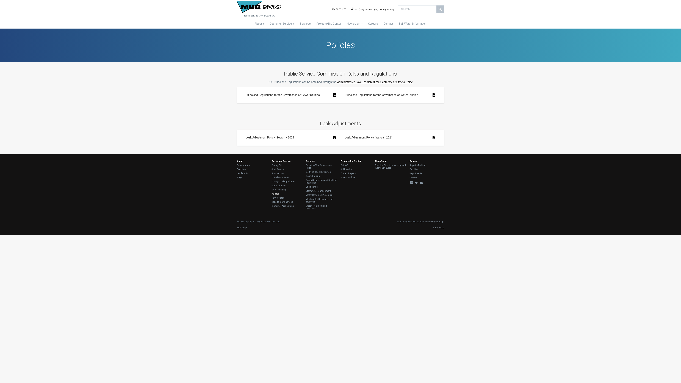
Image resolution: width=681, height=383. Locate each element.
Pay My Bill (277, 165)
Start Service (278, 169)
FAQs (239, 177)
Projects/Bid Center (328, 23)
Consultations (313, 176)
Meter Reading (279, 189)
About (258, 23)
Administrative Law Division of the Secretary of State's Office (375, 82)
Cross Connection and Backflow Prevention (321, 181)
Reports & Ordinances (282, 202)
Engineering (312, 187)
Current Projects (348, 173)
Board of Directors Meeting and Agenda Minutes (390, 166)
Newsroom (353, 23)
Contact (388, 23)
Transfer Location (280, 177)
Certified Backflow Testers (318, 172)
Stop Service (278, 173)
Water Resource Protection (319, 195)
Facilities (241, 169)
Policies (275, 194)
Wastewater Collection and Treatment (319, 200)
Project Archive (347, 177)
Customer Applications (283, 206)
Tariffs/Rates (278, 198)
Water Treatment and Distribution (316, 207)
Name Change (279, 185)
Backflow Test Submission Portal (319, 166)
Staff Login (242, 227)
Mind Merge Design (434, 221)
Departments (243, 165)
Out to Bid (345, 165)
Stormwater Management (318, 191)
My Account (339, 9)
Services (305, 23)
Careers (373, 23)
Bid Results (346, 169)
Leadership (242, 173)
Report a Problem (417, 165)
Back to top (438, 227)
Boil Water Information (412, 23)
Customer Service (281, 23)
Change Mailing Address (284, 181)
